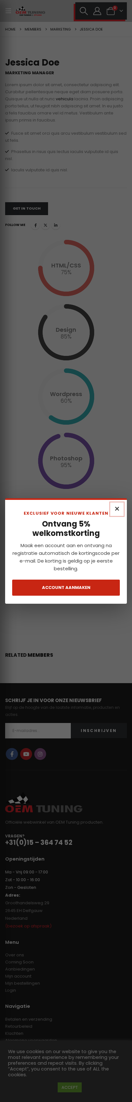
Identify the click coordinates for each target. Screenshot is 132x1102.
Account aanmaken (66, 587)
